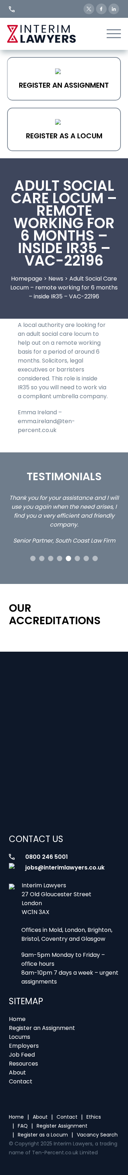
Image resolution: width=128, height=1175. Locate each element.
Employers (24, 1046)
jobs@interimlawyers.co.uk (65, 867)
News (55, 278)
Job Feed (22, 1055)
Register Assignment (62, 1125)
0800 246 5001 (46, 857)
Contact (20, 1081)
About (17, 1072)
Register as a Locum (64, 136)
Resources (23, 1063)
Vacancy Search (97, 1134)
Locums (19, 1037)
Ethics (93, 1116)
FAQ (23, 1125)
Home (17, 1019)
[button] (32, 558)
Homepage (26, 278)
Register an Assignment (64, 85)
